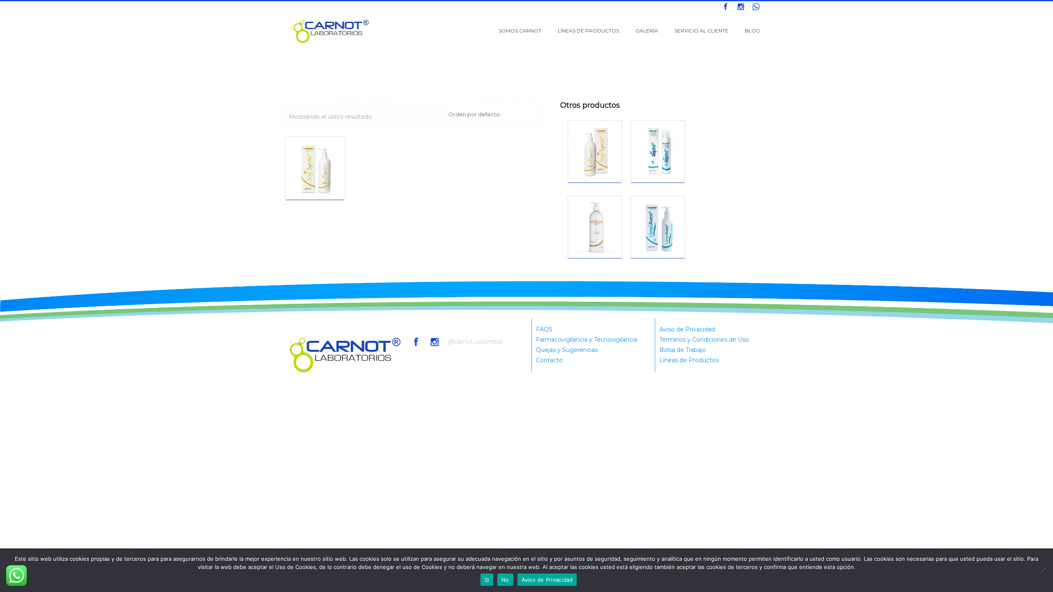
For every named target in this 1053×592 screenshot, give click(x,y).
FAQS (544, 329)
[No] (1043, 570)
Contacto (549, 360)
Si (487, 579)
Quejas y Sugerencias (567, 350)
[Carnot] (331, 30)
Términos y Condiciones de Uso (704, 339)
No (505, 579)
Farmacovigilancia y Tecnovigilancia (586, 339)
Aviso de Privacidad (687, 329)
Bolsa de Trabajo (682, 350)
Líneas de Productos (689, 360)
